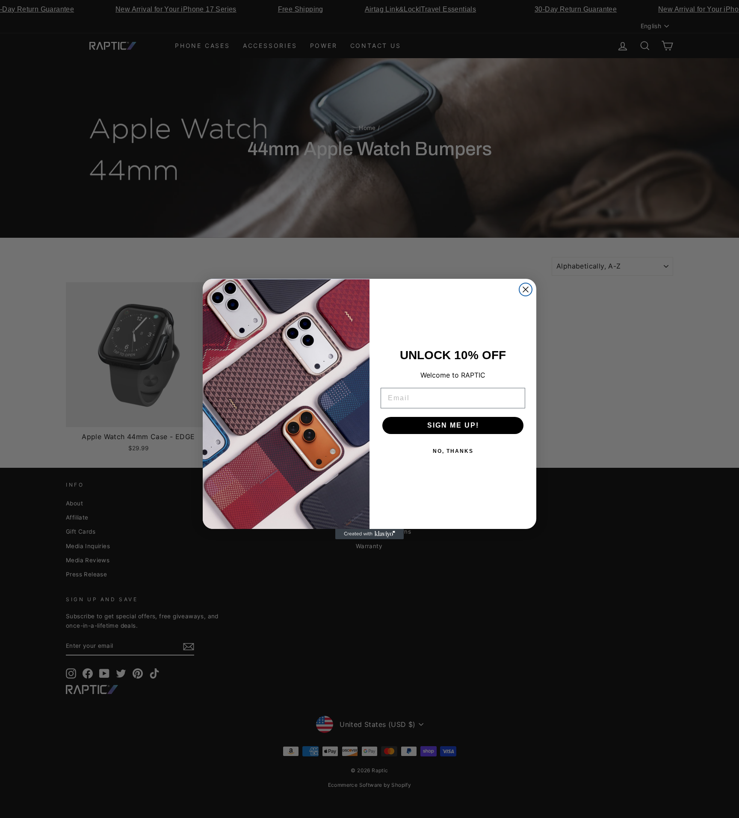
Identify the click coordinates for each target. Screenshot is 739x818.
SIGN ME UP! (453, 425)
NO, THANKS (453, 451)
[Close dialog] (525, 289)
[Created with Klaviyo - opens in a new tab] (369, 534)
